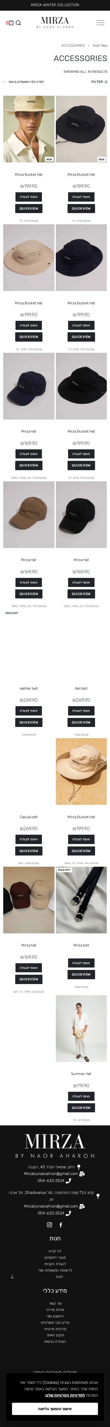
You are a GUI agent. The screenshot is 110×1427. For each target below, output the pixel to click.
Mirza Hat (28, 431)
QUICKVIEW (81, 208)
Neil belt (81, 688)
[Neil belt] (81, 643)
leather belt (29, 688)
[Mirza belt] (81, 900)
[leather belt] (28, 643)
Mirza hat (28, 945)
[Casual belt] (28, 771)
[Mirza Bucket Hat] (81, 129)
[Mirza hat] (28, 900)
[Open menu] (100, 22)
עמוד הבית (100, 45)
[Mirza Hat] (28, 386)
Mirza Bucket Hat (81, 174)
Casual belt (29, 817)
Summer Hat (81, 1074)
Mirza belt (81, 945)
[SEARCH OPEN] (18, 23)
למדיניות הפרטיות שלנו (65, 1395)
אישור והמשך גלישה (55, 1408)
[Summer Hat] (81, 1028)
